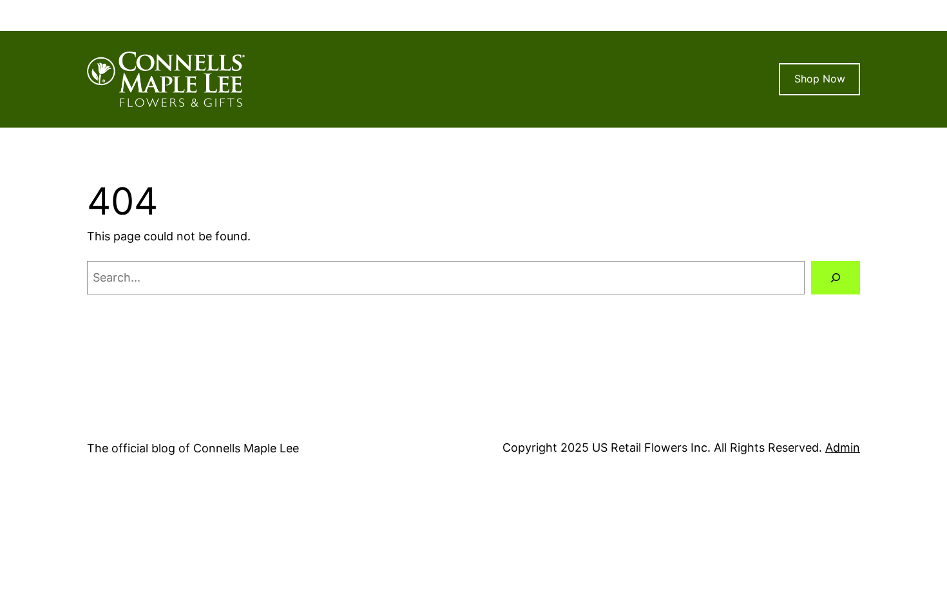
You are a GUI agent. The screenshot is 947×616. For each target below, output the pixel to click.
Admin (842, 447)
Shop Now (819, 78)
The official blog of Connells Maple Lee (193, 448)
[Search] (835, 277)
